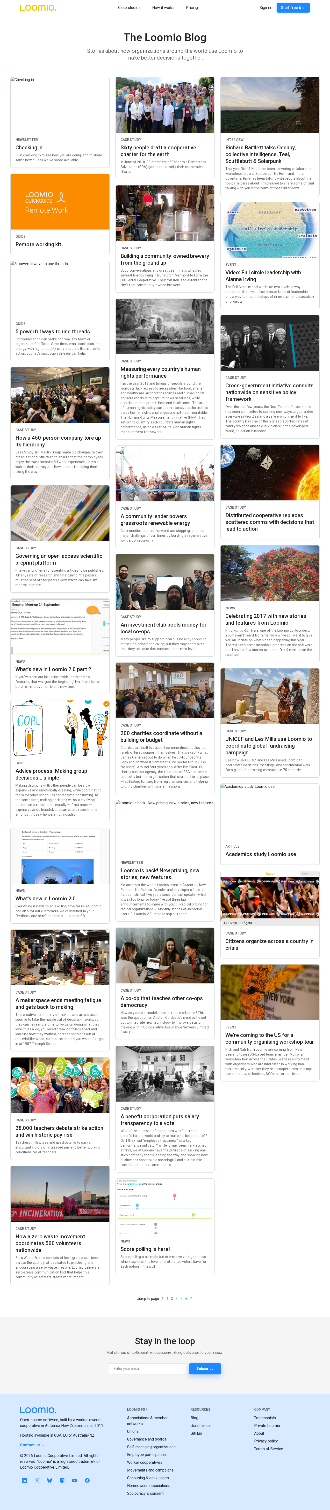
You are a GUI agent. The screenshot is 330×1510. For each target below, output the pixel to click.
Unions (133, 1431)
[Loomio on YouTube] (74, 1480)
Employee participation (146, 1454)
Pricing (192, 7)
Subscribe (205, 1369)
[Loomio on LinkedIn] (24, 1480)
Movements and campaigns (150, 1470)
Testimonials (265, 1418)
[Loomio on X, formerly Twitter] (37, 1480)
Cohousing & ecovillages (148, 1478)
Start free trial (293, 7)
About (259, 1433)
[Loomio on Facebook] (87, 1480)
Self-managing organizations (151, 1447)
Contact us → (32, 1445)
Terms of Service (268, 1449)
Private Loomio (267, 1425)
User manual (201, 1425)
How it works (163, 7)
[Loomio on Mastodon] (62, 1480)
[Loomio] (38, 8)
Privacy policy (266, 1441)
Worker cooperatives (144, 1462)
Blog (194, 1418)
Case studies (129, 7)
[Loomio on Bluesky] (49, 1480)
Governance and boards (147, 1439)
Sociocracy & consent (145, 1493)
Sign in (265, 7)
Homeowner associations (148, 1485)
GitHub (196, 1433)
